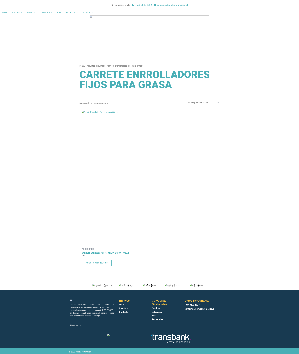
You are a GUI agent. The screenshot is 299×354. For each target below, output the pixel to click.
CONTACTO (88, 13)
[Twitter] (111, 323)
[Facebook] (109, 323)
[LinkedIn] (113, 323)
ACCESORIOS (72, 13)
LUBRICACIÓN (46, 13)
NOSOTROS (16, 13)
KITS (59, 13)
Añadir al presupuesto (97, 262)
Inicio (4, 13)
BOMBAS (31, 13)
